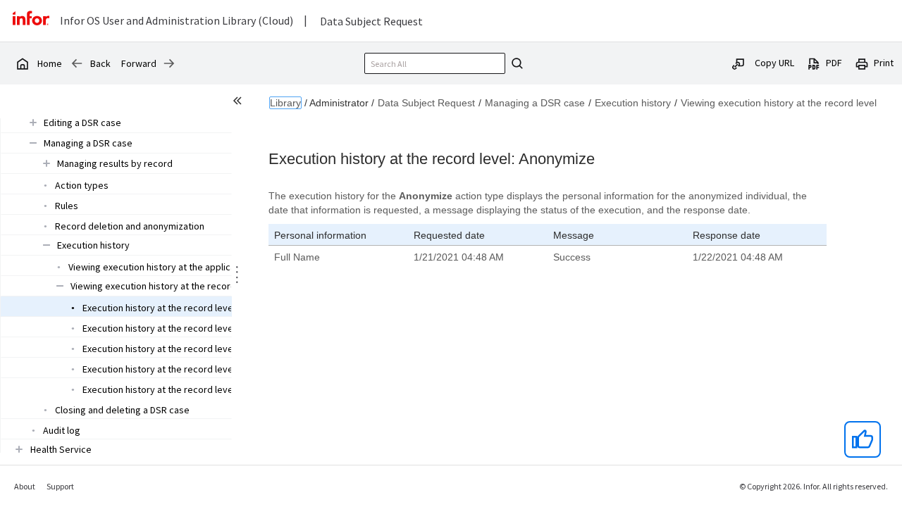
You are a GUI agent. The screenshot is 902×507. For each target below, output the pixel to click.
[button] (82, 122)
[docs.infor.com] (22, 63)
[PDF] (813, 62)
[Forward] (169, 63)
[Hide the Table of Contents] (239, 102)
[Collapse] (33, 142)
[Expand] (33, 122)
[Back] (76, 63)
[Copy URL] (738, 62)
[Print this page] (861, 62)
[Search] (515, 63)
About (24, 486)
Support (60, 486)
